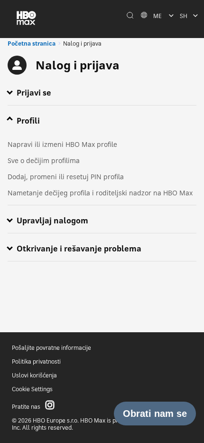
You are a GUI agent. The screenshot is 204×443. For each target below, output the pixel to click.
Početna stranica (32, 43)
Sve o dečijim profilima (44, 160)
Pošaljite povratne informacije (51, 348)
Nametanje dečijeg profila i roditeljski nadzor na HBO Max (100, 192)
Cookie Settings (32, 389)
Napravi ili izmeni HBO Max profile (62, 144)
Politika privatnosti (36, 361)
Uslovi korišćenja (34, 375)
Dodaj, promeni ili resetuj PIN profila (66, 176)
